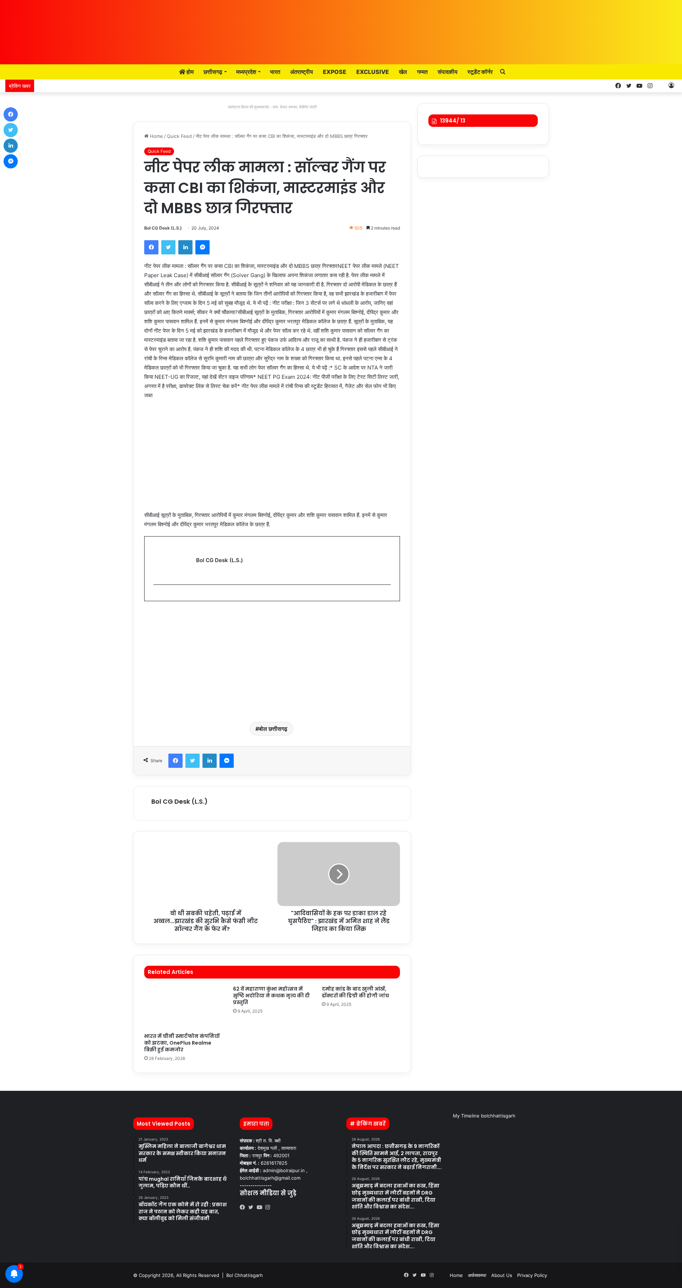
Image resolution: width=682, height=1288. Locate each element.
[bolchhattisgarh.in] (341, 28)
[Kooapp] (660, 86)
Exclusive (372, 71)
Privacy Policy (532, 1275)
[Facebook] (151, 247)
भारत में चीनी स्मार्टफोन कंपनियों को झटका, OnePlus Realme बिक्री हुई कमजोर (182, 1043)
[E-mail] (157, 596)
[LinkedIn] (185, 247)
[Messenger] (202, 247)
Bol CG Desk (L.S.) (163, 228)
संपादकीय (448, 71)
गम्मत (422, 71)
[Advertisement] (272, 458)
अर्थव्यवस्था (477, 1275)
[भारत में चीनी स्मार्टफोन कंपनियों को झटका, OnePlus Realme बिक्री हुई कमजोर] (183, 1007)
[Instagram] (269, 1207)
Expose (334, 71)
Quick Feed (179, 136)
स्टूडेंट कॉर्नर (480, 71)
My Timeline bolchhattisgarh (484, 1116)
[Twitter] (168, 247)
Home (155, 136)
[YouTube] (261, 1207)
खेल (403, 71)
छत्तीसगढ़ (213, 71)
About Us (501, 1275)
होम (189, 71)
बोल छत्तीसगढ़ (273, 728)
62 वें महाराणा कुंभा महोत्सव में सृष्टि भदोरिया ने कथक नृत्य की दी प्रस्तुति (271, 995)
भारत (275, 71)
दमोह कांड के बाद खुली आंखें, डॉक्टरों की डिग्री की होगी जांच (355, 992)
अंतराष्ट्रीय (301, 71)
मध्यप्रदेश (246, 71)
